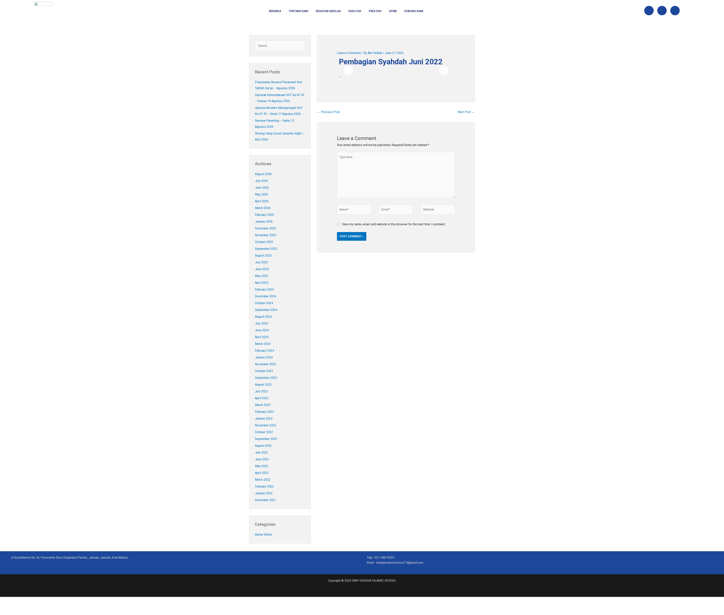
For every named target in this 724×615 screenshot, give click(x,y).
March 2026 (263, 208)
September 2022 (266, 439)
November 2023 (265, 364)
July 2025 (261, 262)
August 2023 (263, 384)
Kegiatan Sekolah (328, 11)
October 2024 (264, 303)
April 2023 (261, 398)
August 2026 (263, 174)
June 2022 (262, 459)
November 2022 (265, 425)
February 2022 (264, 486)
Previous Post (328, 112)
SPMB (393, 11)
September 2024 (266, 310)
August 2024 (263, 316)
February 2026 (264, 215)
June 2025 (262, 269)
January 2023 (264, 418)
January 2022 (264, 493)
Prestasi (375, 11)
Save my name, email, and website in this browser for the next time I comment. (393, 224)
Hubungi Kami (413, 11)
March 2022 (263, 479)
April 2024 (261, 337)
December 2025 (265, 228)
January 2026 (264, 221)
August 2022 (263, 445)
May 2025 (261, 276)
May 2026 (261, 194)
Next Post (466, 112)
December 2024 (265, 296)
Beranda (275, 11)
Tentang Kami (298, 11)
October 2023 (264, 371)
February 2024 (264, 350)
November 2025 (265, 235)
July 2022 (261, 452)
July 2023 (261, 391)
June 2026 (262, 187)
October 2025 (264, 242)
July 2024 (261, 323)
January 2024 (264, 357)
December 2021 (265, 500)
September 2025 (266, 249)
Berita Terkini (263, 534)
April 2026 (261, 201)
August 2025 (263, 255)
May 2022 (261, 466)
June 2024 (262, 330)
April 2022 (261, 473)
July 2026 (261, 181)
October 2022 (264, 432)
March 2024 (263, 344)
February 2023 (264, 412)
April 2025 (261, 282)
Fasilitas (354, 11)
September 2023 (266, 378)
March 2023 (263, 405)
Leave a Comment (349, 53)
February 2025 (264, 289)
